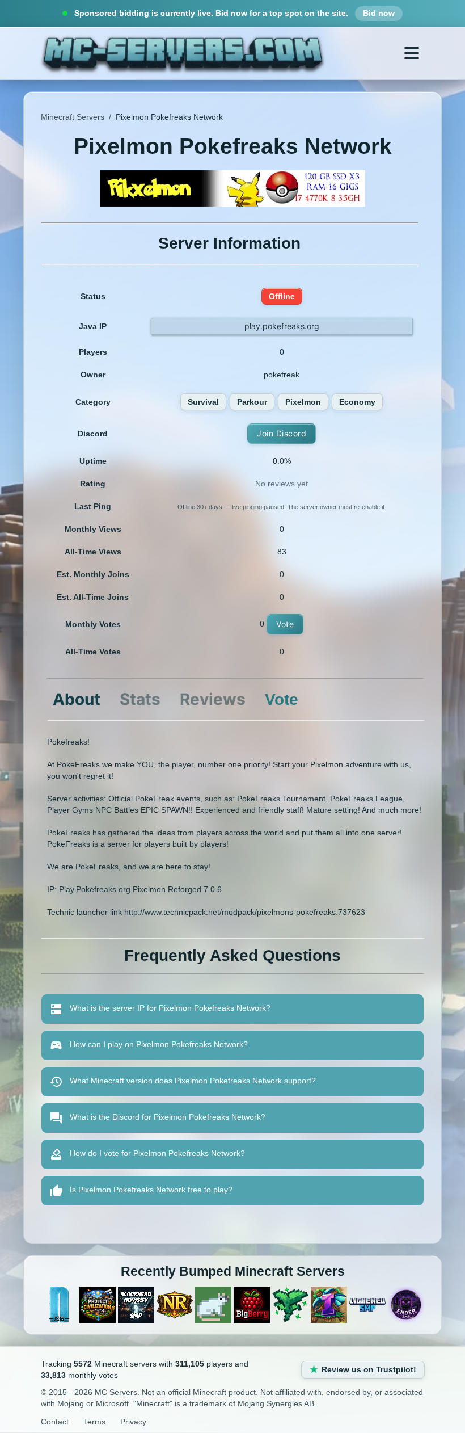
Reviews (213, 699)
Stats (140, 699)
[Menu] (412, 53)
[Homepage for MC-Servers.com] (182, 53)
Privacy (133, 1421)
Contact (55, 1421)
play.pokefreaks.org (281, 326)
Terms (94, 1421)
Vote (285, 624)
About (76, 699)
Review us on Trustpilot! (369, 1369)
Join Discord (281, 433)
